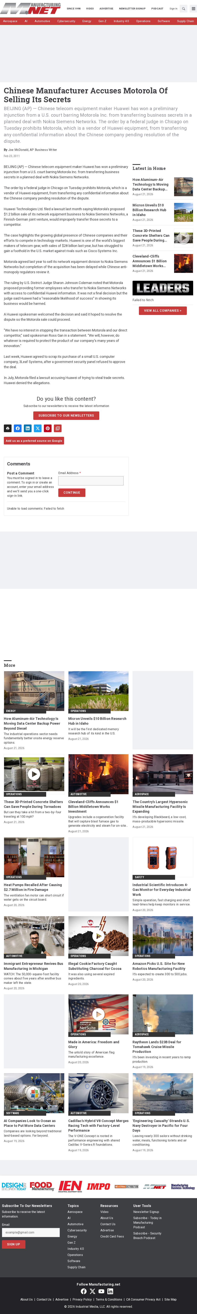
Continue (71, 492)
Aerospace (142, 794)
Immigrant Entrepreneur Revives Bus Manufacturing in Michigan (33, 966)
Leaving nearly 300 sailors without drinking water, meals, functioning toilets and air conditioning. (162, 1140)
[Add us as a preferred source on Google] (58, 428)
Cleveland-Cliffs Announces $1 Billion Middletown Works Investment (150, 261)
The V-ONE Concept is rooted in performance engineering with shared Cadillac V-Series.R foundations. (94, 1140)
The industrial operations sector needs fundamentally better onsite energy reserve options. (34, 738)
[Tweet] (38, 428)
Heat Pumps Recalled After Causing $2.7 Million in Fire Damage (33, 887)
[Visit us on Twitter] (92, 1291)
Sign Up (13, 1244)
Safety (139, 877)
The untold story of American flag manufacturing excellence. (91, 1054)
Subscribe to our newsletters (66, 415)
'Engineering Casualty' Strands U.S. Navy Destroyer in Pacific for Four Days (161, 1125)
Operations (78, 711)
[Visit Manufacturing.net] (155, 1186)
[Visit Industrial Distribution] (126, 1186)
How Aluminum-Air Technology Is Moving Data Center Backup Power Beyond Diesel (151, 185)
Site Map (170, 1299)
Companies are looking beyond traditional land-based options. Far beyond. (32, 1133)
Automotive (79, 794)
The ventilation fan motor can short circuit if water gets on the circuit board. (34, 897)
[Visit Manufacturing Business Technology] (183, 1186)
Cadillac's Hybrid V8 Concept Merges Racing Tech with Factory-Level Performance (98, 1125)
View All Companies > (163, 310)
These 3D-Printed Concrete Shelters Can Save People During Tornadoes (151, 236)
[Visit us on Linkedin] (110, 1291)
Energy (11, 711)
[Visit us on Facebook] (84, 1291)
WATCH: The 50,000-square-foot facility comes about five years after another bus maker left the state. (32, 978)
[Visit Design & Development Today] (14, 1186)
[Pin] (48, 428)
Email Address (69, 473)
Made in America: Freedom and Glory (93, 1044)
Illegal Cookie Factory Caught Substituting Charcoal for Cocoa (95, 966)
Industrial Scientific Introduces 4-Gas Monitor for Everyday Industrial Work (162, 889)
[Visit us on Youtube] (101, 1291)
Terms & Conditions (109, 1299)
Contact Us (44, 1299)
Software (12, 1113)
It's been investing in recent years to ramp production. (162, 1059)
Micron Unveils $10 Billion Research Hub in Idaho (149, 210)
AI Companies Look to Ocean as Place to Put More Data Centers (30, 1123)
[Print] (8, 428)
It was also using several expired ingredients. (91, 976)
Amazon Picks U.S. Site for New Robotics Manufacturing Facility (159, 966)
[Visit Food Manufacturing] (42, 1186)
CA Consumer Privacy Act (143, 1299)
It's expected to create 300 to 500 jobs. (160, 974)
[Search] (183, 8)
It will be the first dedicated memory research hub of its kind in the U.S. (93, 731)
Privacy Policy (82, 1299)
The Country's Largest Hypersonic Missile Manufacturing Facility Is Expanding (160, 806)
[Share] (18, 428)
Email (5, 1224)
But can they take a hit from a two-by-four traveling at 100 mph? (32, 814)
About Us (26, 1299)
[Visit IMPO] (98, 1186)
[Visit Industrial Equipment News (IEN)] (70, 1186)
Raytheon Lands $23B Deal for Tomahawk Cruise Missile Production (157, 1047)
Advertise (61, 1299)
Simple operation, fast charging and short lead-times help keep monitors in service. (161, 902)
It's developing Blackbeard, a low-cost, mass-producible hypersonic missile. (159, 819)
